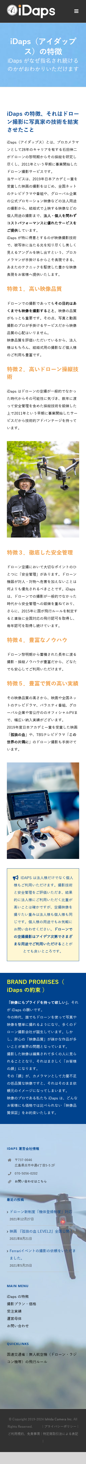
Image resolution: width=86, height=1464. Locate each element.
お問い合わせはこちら (31, 1181)
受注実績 (14, 1311)
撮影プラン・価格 (21, 1304)
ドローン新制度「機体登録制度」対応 (41, 1212)
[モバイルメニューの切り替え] (76, 11)
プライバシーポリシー (60, 1426)
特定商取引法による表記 (60, 1434)
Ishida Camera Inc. (58, 1419)
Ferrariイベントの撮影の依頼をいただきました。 (43, 1254)
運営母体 (14, 1319)
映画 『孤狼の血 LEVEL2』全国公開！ (41, 1231)
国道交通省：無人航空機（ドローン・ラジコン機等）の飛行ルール (42, 1358)
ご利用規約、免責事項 (24, 1434)
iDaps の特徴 (18, 1297)
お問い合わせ (18, 1326)
